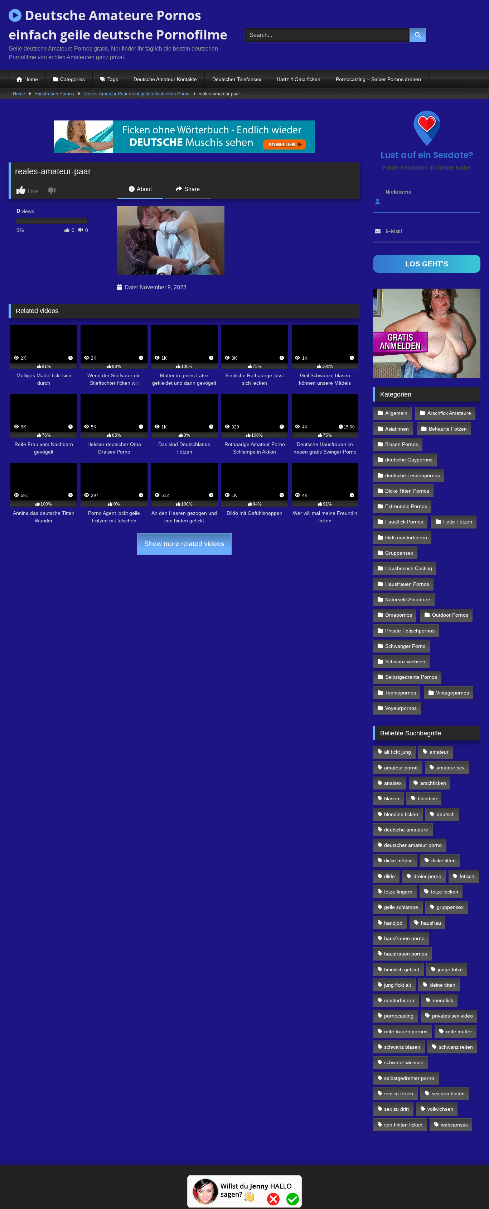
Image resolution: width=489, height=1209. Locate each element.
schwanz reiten (456, 1047)
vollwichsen (440, 1109)
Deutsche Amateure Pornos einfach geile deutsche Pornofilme (118, 24)
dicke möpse (398, 860)
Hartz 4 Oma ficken (298, 79)
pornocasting (398, 1016)
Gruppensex (399, 553)
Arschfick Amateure (449, 413)
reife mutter (459, 1031)
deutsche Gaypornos (408, 460)
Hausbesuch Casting (408, 568)
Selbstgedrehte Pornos (411, 677)
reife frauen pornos (405, 1031)
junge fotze (450, 969)
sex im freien (398, 1093)
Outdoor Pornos (450, 615)
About (144, 189)
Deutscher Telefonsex (236, 79)
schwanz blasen (402, 1047)
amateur (439, 752)
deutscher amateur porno (413, 845)
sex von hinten (448, 1093)
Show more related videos (184, 543)
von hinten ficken (403, 1125)
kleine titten (442, 985)
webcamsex (454, 1125)
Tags (112, 79)
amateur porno (401, 768)
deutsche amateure (406, 830)
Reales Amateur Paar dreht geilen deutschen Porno (136, 93)
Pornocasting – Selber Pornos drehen (378, 79)
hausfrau (431, 923)
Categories (72, 79)
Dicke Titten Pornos (407, 491)
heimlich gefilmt (401, 969)
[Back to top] (467, 1188)
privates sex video (452, 1016)
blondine (427, 798)
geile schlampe (401, 907)
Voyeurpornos (401, 708)
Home (31, 79)
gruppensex (450, 907)
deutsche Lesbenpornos (412, 475)
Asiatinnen (397, 429)
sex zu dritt (396, 1109)
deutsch (446, 814)
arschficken (433, 783)
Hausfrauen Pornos (54, 93)
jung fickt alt (397, 985)
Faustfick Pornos (404, 522)
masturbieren (399, 1000)
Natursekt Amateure (407, 599)
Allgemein (396, 413)
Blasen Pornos (401, 444)
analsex (393, 783)
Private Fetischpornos (410, 631)
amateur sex (450, 768)
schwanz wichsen (403, 1062)
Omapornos (398, 615)
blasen (391, 798)
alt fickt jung (397, 752)
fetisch (467, 876)
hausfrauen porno (404, 938)
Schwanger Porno (405, 646)
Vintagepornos (452, 693)
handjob (393, 923)
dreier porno (427, 876)
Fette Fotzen (457, 522)
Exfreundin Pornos (406, 506)
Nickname (399, 191)
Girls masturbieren (406, 537)
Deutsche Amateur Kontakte (165, 79)
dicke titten (443, 860)
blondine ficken (401, 814)
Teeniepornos (400, 693)
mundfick (443, 1000)
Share (191, 189)
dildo (389, 876)
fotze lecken (444, 892)
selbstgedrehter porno (409, 1078)
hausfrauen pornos (405, 954)
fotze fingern (398, 892)
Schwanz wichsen (405, 661)
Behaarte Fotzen (448, 429)
